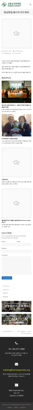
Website (4, 248)
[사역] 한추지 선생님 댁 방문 (10, 138)
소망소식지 (6, 290)
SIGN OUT (23, 407)
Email (19, 241)
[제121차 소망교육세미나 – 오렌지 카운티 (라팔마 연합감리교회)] (16, 92)
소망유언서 (5, 179)
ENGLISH (9, 407)
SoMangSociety (16, 404)
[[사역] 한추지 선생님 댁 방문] (16, 125)
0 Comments (17, 53)
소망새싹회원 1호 (8, 331)
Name (4, 241)
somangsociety (19, 51)
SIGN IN (16, 407)
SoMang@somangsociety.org (16, 369)
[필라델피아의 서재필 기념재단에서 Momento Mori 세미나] (16, 203)
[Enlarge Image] (16, 33)
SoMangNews (7, 53)
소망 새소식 (6, 286)
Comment (5, 255)
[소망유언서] (16, 162)
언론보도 (5, 293)
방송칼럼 (5, 297)
